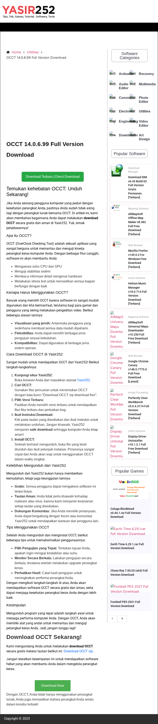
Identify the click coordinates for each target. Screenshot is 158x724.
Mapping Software (138, 208)
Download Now (52, 685)
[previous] (112, 618)
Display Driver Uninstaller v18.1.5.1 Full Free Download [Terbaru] (138, 444)
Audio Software (136, 278)
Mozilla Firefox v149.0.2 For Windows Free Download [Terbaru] (138, 258)
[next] (122, 618)
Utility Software (136, 431)
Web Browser (135, 245)
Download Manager (133, 170)
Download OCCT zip (78, 651)
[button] (79, 27)
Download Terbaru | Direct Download (53, 176)
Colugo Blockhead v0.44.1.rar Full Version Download (125, 512)
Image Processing (138, 392)
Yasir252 (83, 380)
